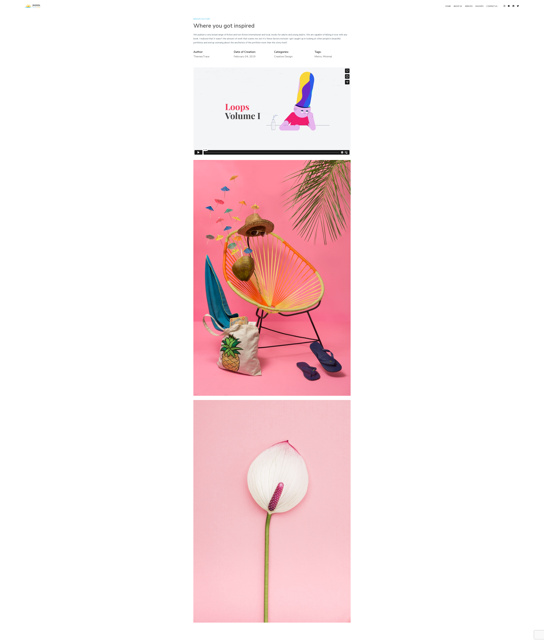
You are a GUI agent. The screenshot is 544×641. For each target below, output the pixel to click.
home (448, 6)
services (469, 6)
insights (479, 6)
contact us (491, 6)
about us (458, 6)
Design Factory (201, 19)
